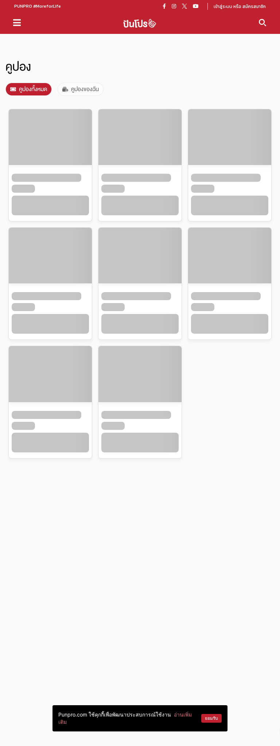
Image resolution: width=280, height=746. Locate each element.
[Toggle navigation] (17, 22)
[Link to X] (184, 6)
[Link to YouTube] (196, 6)
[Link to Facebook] (164, 6)
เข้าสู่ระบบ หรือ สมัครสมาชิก (240, 6)
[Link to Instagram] (174, 6)
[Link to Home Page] (140, 23)
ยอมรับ (211, 718)
